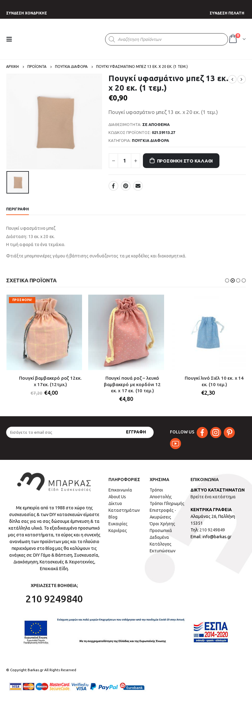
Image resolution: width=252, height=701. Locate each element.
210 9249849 (212, 529)
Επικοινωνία (120, 490)
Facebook (113, 186)
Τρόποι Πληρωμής (167, 503)
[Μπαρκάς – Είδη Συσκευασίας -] (62, 39)
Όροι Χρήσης (162, 523)
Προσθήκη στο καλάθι (185, 160)
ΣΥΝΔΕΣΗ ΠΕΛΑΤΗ (227, 13)
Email (138, 186)
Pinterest (126, 186)
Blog (112, 517)
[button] (227, 280)
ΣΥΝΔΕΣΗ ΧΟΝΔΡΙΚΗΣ (26, 13)
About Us (117, 496)
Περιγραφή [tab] (17, 209)
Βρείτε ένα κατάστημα (213, 496)
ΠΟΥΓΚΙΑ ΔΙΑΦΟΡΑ (150, 140)
